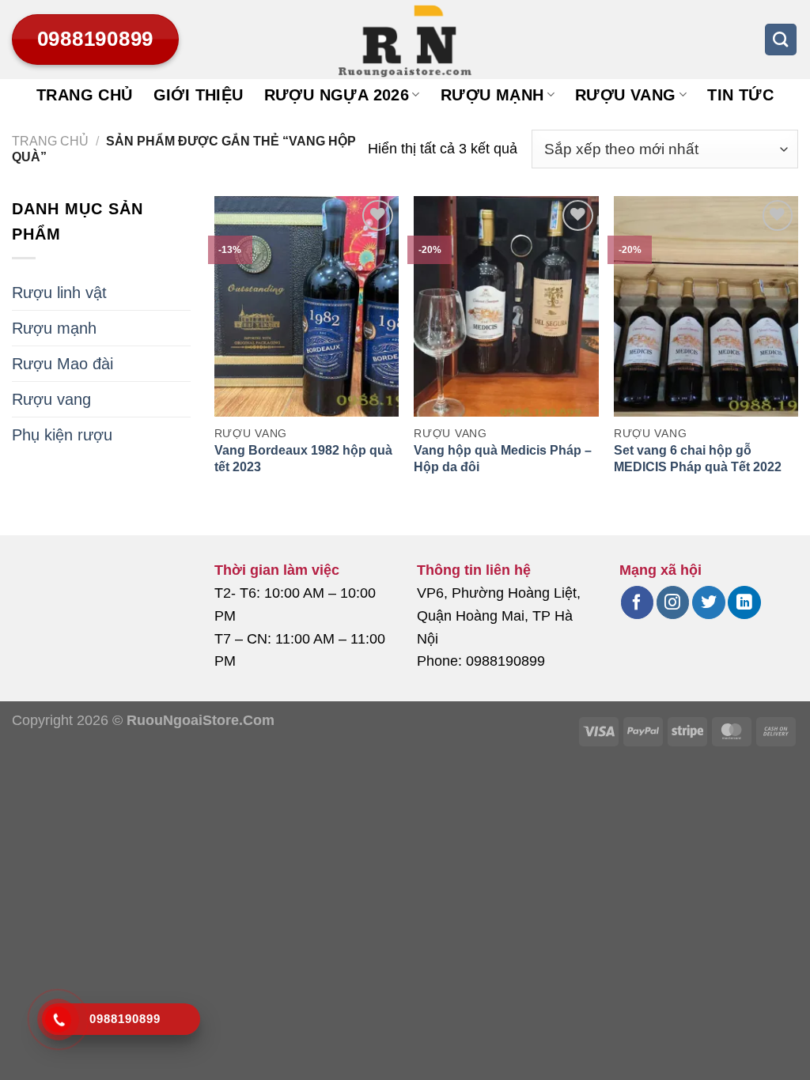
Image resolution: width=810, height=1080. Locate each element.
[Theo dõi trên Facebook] (637, 602)
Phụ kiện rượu (62, 435)
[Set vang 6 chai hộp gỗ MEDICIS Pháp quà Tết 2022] (706, 306)
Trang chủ (84, 95)
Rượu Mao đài (62, 363)
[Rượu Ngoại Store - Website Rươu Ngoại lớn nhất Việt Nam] (405, 39)
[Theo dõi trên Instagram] (673, 602)
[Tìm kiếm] (781, 39)
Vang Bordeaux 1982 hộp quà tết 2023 (303, 459)
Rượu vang (625, 95)
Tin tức (740, 95)
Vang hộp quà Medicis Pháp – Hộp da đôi (503, 459)
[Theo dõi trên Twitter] (708, 602)
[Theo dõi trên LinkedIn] (744, 602)
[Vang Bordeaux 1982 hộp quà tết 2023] (306, 306)
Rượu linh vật (59, 292)
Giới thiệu (198, 95)
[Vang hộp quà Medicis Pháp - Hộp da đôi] (506, 306)
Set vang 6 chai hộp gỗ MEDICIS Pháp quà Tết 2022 (698, 459)
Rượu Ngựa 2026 (337, 95)
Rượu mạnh (492, 95)
